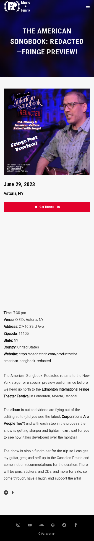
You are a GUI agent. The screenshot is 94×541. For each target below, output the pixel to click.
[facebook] (76, 525)
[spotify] (53, 525)
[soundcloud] (41, 525)
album (15, 410)
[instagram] (18, 525)
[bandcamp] (64, 525)
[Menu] (88, 6)
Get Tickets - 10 (49, 206)
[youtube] (30, 527)
